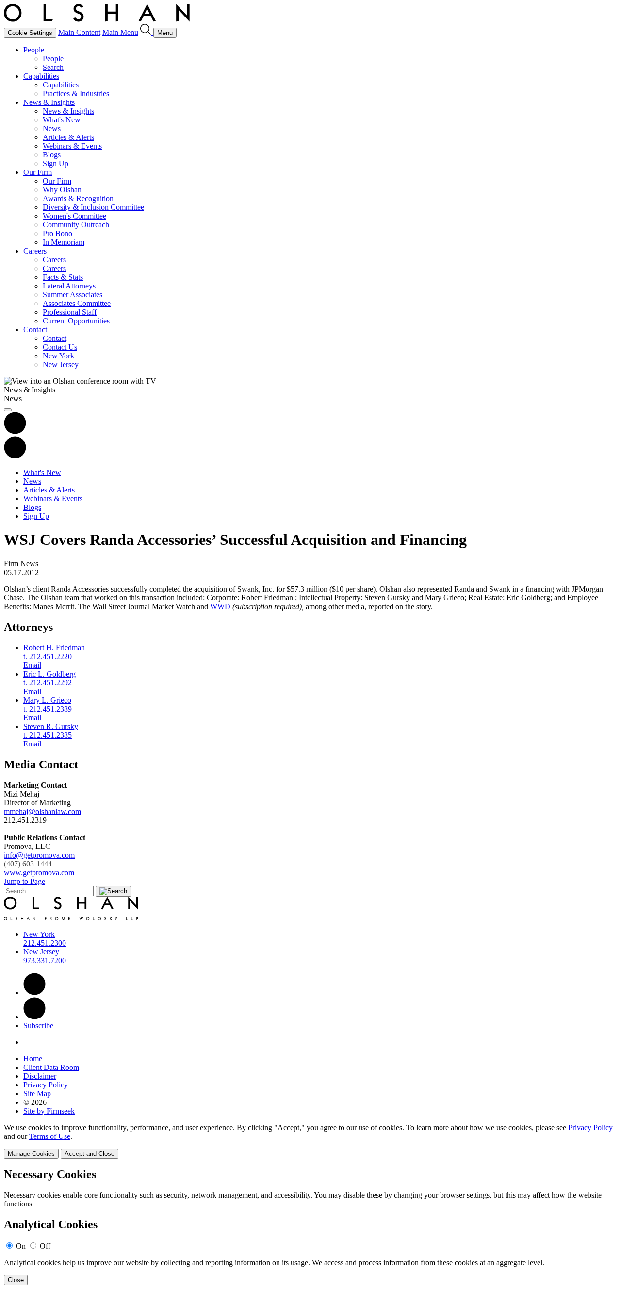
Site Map (37, 1093)
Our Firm (37, 172)
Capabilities (41, 76)
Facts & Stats (63, 277)
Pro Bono (57, 233)
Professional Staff (70, 312)
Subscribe (38, 1025)
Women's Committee (74, 216)
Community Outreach (76, 224)
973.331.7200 (44, 960)
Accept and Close (89, 1153)
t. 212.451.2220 (47, 656)
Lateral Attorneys (69, 286)
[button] (15, 456)
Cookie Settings (30, 32)
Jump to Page (24, 881)
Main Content (79, 32)
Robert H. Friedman (54, 648)
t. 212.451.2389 (47, 709)
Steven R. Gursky (50, 726)
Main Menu (120, 32)
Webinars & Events (72, 146)
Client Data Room (51, 1067)
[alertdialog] (310, 1226)
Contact (35, 329)
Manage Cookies (31, 1153)
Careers (35, 251)
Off (45, 1246)
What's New (62, 120)
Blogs (52, 155)
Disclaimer (39, 1076)
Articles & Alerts (68, 137)
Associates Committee (77, 303)
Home (32, 1058)
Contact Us (60, 347)
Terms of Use (49, 1136)
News (52, 128)
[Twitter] (34, 1017)
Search (53, 67)
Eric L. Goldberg (49, 674)
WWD (220, 606)
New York (58, 356)
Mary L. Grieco (47, 700)
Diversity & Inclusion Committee (93, 207)
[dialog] (310, 1141)
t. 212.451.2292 (47, 682)
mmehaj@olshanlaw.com (42, 811)
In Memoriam (63, 242)
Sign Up (55, 163)
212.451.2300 (44, 943)
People (33, 50)
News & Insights (49, 102)
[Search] (146, 32)
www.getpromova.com (39, 872)
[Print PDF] (15, 431)
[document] (310, 1226)
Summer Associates (72, 294)
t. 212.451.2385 (47, 735)
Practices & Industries (76, 93)
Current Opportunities (76, 321)
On (21, 1246)
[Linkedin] (34, 992)
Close (16, 1280)
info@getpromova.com (39, 859)
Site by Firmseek (49, 1111)
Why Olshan (62, 190)
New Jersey (61, 364)
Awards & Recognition (78, 198)
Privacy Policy (45, 1085)
